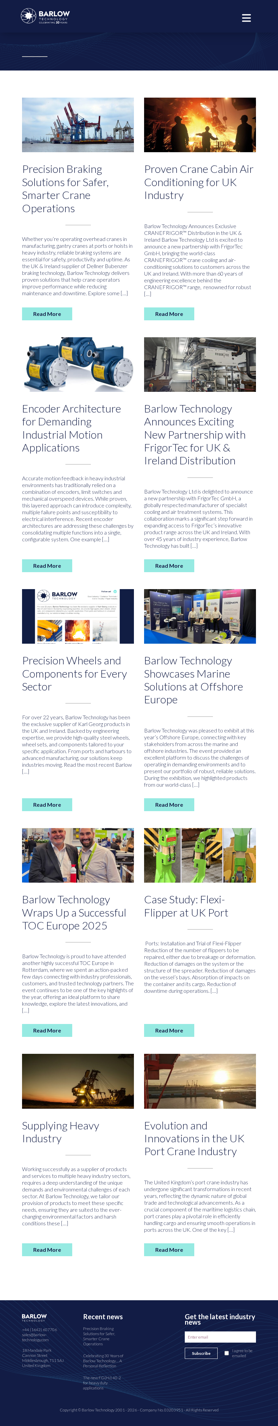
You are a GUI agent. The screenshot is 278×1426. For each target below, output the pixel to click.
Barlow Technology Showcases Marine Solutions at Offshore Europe (193, 680)
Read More (47, 313)
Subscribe (201, 1353)
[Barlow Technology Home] (45, 15)
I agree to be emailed (242, 1353)
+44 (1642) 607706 (39, 1329)
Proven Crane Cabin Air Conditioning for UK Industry (199, 181)
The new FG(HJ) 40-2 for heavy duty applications (102, 1382)
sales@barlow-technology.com (35, 1337)
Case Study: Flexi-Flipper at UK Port (186, 905)
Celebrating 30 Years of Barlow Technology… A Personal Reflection (103, 1360)
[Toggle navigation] (246, 17)
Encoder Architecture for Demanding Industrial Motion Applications (71, 428)
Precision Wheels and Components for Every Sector (74, 673)
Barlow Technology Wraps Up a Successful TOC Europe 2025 (74, 912)
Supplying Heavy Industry (60, 1132)
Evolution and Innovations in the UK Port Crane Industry (194, 1138)
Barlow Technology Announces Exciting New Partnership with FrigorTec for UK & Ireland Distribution (195, 434)
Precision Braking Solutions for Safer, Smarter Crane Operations (65, 188)
